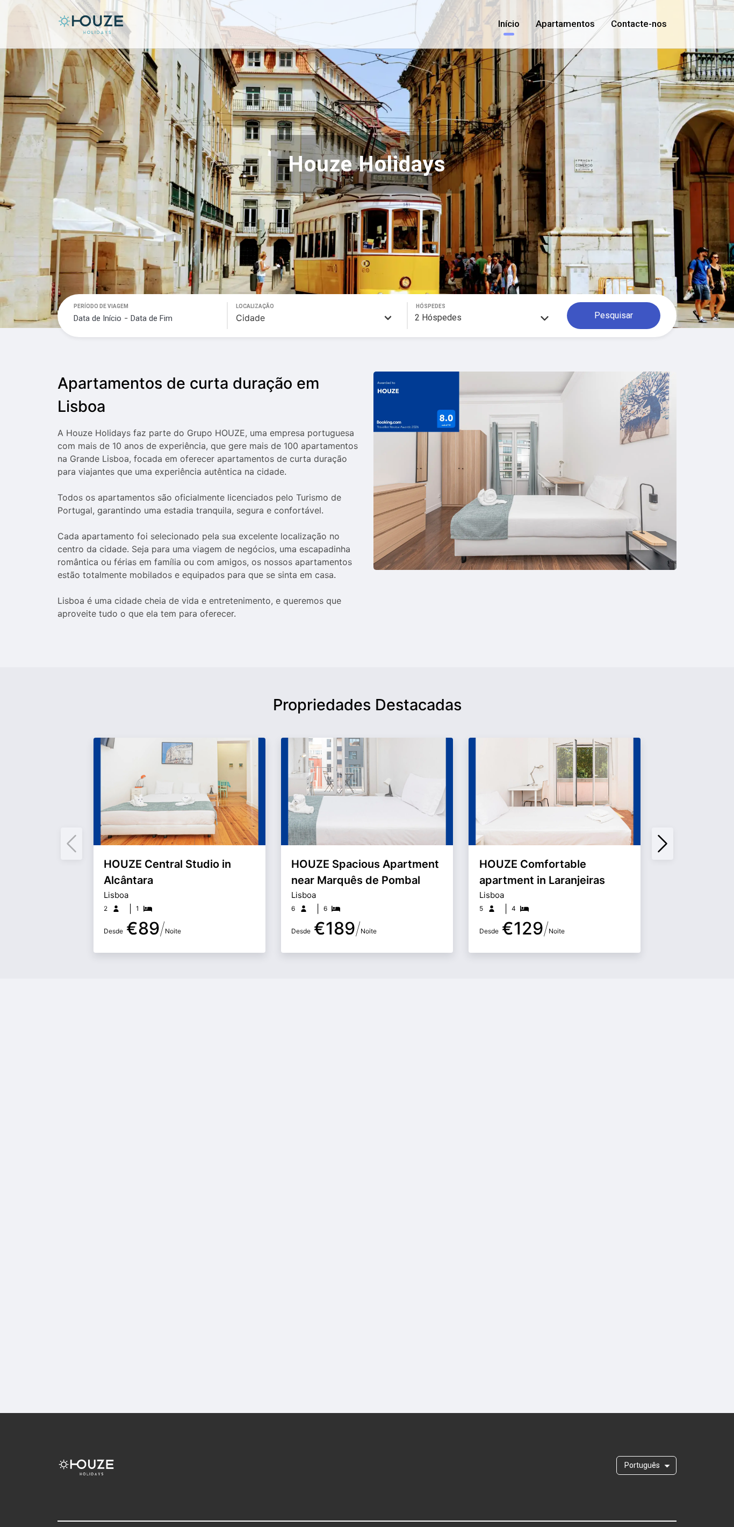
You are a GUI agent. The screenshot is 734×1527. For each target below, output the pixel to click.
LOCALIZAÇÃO (255, 306)
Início (509, 23)
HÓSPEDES (430, 306)
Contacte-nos (639, 23)
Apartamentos (565, 23)
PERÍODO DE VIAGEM (101, 306)
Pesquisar (613, 315)
